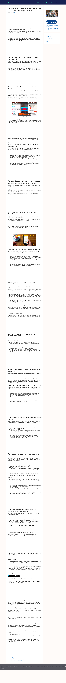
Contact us (47, 41)
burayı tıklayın (29, 142)
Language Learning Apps (53, 2)
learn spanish (11, 657)
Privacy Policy (48, 36)
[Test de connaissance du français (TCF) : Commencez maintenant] (52, 22)
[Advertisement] (24, 21)
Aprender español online (12, 658)
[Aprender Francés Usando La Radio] (52, 13)
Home (38, 2)
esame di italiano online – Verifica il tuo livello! (15, 660)
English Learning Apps (44, 2)
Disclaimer (47, 39)
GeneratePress (2, 668)
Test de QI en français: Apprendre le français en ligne (17, 659)
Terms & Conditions (49, 38)
